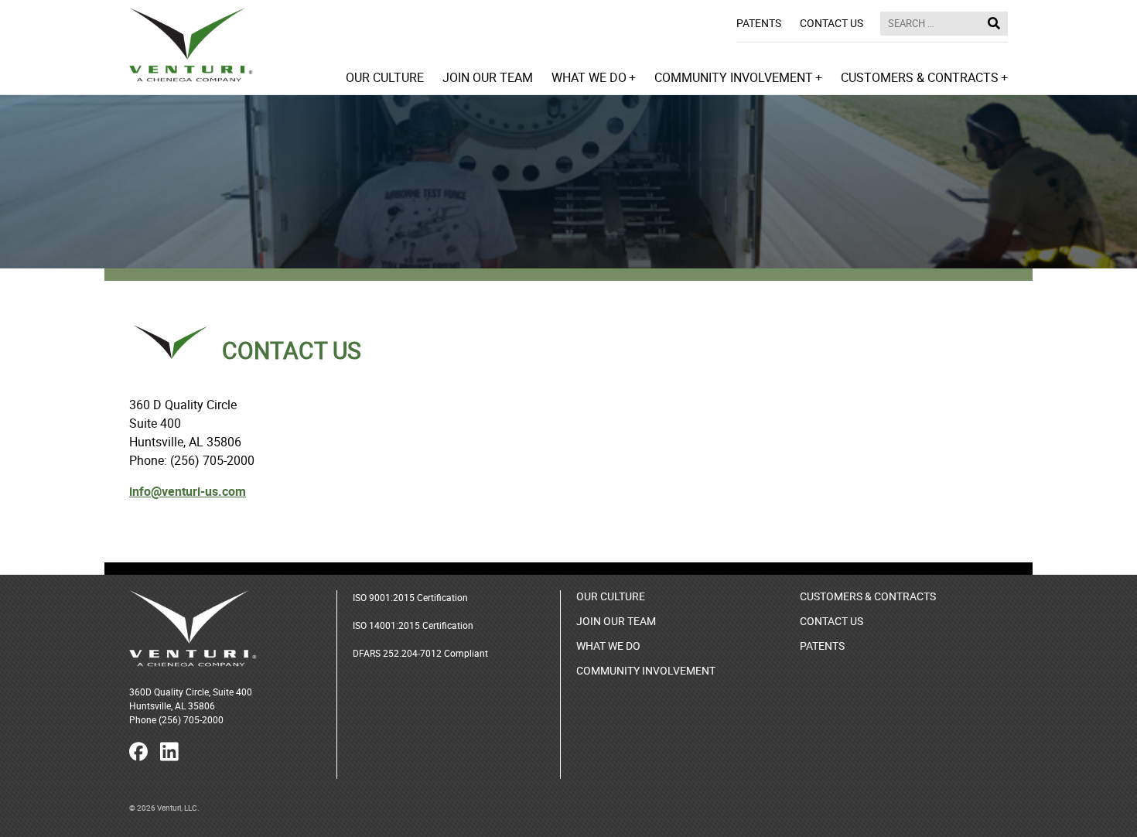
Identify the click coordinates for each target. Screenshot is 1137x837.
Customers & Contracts (868, 596)
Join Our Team (487, 76)
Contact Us (831, 22)
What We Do (608, 645)
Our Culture (385, 76)
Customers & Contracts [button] (920, 76)
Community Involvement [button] (733, 76)
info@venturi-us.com (187, 491)
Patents (758, 22)
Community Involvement (645, 670)
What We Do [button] (589, 76)
